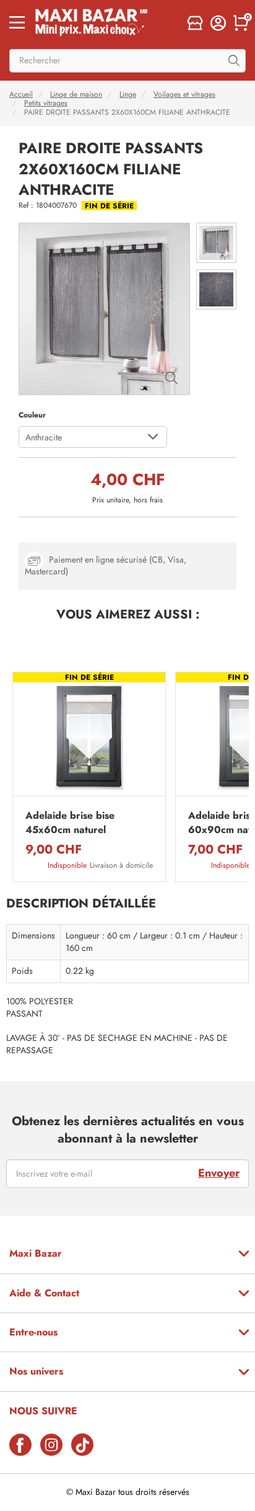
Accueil (21, 94)
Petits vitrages (45, 103)
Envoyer (219, 1173)
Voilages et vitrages (184, 94)
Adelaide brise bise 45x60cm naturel (70, 822)
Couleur (32, 415)
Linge (127, 94)
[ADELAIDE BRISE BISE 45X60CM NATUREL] (89, 737)
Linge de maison (76, 94)
